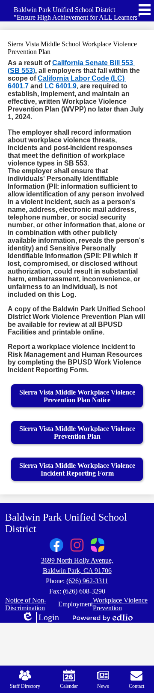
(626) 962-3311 (87, 581)
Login (40, 617)
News (103, 686)
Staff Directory (25, 686)
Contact (136, 686)
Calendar (69, 686)
